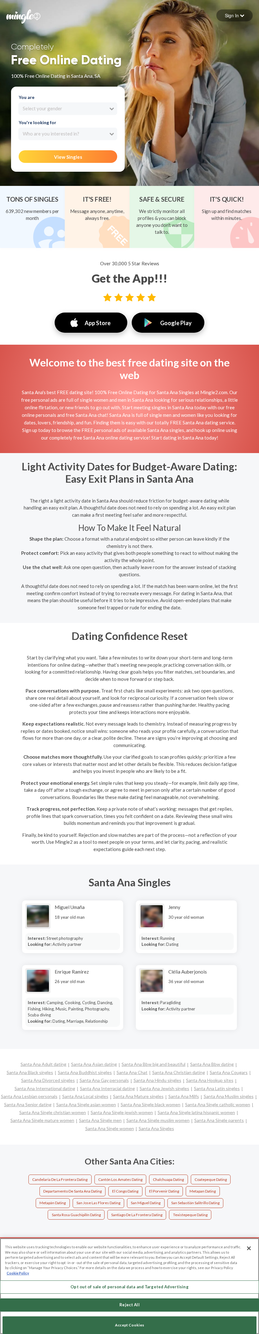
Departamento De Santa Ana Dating (72, 1191)
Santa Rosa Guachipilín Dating (76, 1214)
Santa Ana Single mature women (42, 1120)
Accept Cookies (129, 1325)
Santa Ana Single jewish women (122, 1112)
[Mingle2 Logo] (23, 16)
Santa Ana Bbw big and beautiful (153, 1064)
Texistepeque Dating (190, 1214)
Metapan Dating (203, 1191)
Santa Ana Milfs (183, 1096)
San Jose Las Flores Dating (98, 1202)
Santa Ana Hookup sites (209, 1080)
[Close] (249, 1248)
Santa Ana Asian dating (94, 1064)
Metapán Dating (52, 1202)
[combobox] (67, 108)
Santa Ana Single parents (219, 1120)
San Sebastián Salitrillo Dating (195, 1202)
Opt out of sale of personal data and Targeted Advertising (129, 1286)
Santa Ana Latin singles (217, 1088)
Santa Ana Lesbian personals (29, 1096)
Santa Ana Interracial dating (107, 1088)
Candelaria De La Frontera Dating (59, 1179)
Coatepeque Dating (211, 1179)
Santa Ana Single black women (150, 1104)
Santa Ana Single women (109, 1128)
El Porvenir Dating (164, 1191)
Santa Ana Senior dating (27, 1104)
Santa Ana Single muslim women (158, 1120)
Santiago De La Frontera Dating (136, 1214)
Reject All (129, 1304)
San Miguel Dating (145, 1202)
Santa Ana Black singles (30, 1072)
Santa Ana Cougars (229, 1072)
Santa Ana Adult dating (43, 1064)
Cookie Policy (18, 1273)
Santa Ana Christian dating (178, 1072)
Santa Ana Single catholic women (217, 1104)
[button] (234, 15)
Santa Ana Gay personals (104, 1080)
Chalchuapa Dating (168, 1179)
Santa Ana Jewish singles (164, 1088)
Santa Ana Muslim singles (229, 1096)
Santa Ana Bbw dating (212, 1064)
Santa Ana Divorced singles (48, 1080)
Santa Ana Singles (156, 1128)
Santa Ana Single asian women (86, 1104)
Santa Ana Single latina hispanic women (196, 1112)
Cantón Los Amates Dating (120, 1179)
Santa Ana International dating (45, 1088)
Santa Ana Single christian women (52, 1112)
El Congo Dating (125, 1191)
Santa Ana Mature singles (138, 1096)
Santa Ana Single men (100, 1120)
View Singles (68, 157)
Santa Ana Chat (132, 1072)
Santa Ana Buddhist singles (85, 1072)
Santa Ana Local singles (85, 1096)
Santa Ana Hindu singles (157, 1080)
